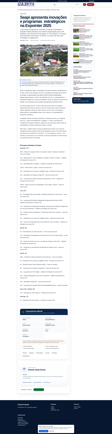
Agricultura (23, 9)
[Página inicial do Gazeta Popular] (26, 4)
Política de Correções (23, 422)
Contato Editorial (26, 356)
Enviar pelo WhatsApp (38, 389)
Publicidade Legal (55, 410)
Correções (47, 352)
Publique (90, 4)
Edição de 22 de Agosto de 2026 (80, 101)
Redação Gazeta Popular (37, 369)
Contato (76, 408)
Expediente (31, 352)
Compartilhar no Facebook (26, 389)
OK (84, 4)
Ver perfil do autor (47, 382)
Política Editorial (39, 352)
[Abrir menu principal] (54, 4)
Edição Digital (91, 1)
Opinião (53, 408)
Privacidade (54, 352)
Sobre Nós (25, 352)
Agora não (52, 431)
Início (19, 9)
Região (52, 406)
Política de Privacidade (23, 423)
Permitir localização (44, 431)
